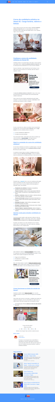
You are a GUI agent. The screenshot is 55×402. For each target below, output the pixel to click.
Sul (33, 1)
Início (13, 1)
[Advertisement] (27, 10)
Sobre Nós (36, 1)
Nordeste (24, 1)
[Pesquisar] (47, 2)
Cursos (16, 1)
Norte (27, 1)
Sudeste (30, 1)
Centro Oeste (20, 1)
